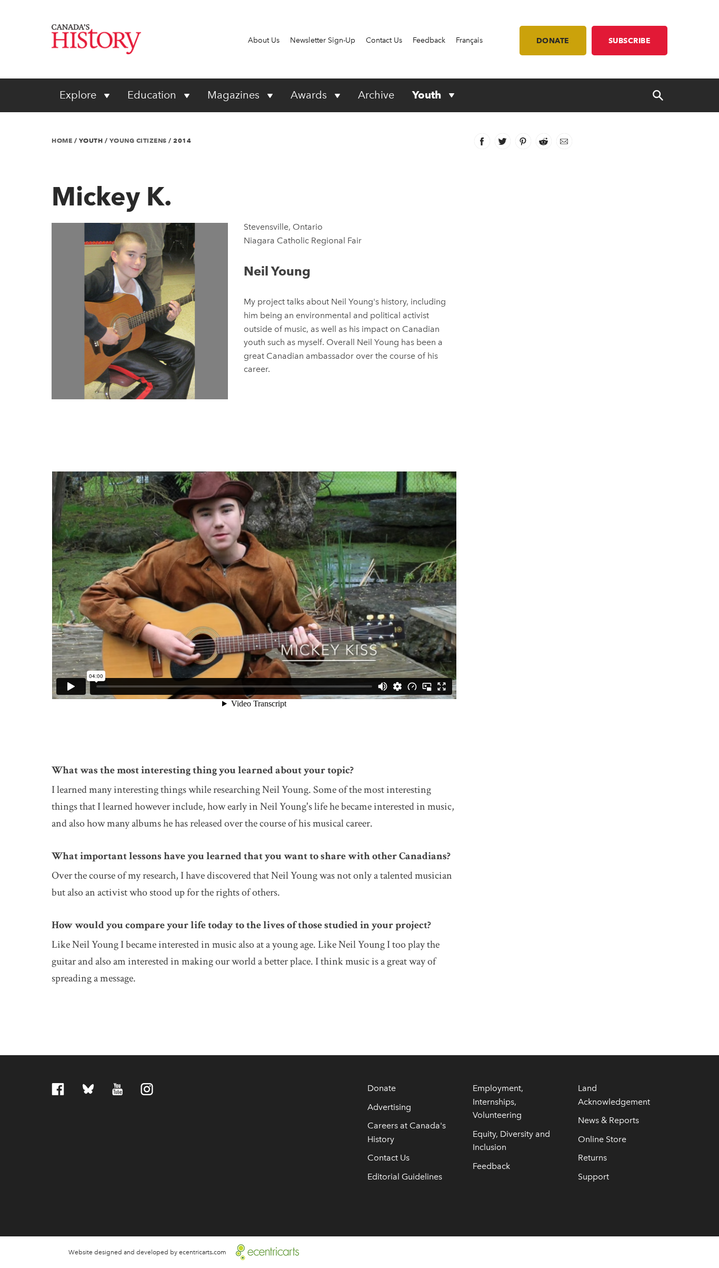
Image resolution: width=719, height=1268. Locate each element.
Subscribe (629, 40)
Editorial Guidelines (404, 1177)
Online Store (602, 1139)
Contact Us (384, 40)
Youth (428, 95)
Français (469, 40)
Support (593, 1177)
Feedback (429, 40)
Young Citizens (138, 140)
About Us (263, 40)
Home (62, 140)
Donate (553, 40)
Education (153, 95)
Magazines (234, 95)
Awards (310, 95)
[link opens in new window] (263, 1251)
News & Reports (608, 1120)
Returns (592, 1158)
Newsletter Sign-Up (322, 40)
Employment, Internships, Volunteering (498, 1101)
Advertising (389, 1107)
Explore (79, 95)
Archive (376, 95)
